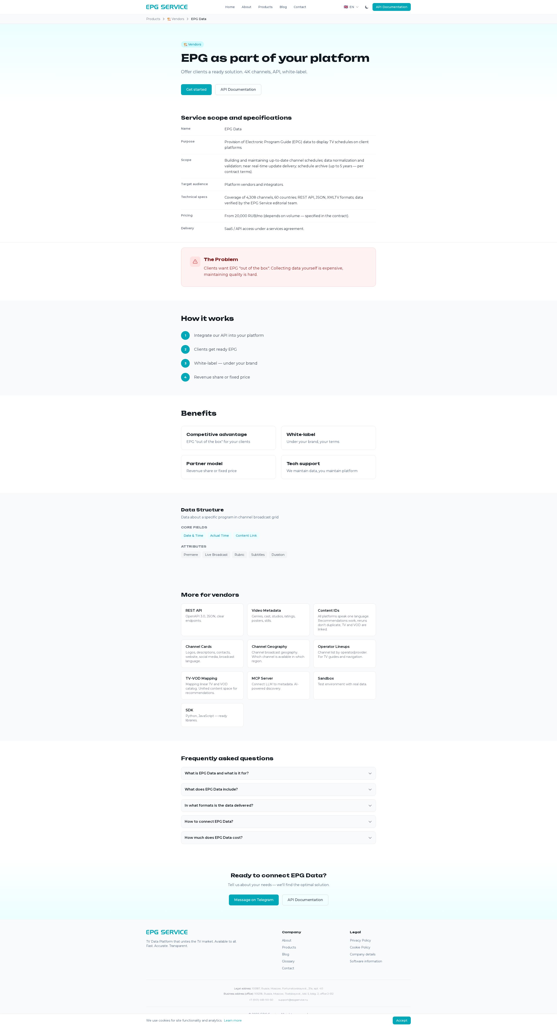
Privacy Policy (360, 940)
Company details (362, 954)
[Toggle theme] (367, 7)
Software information (366, 961)
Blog (283, 7)
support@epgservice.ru (293, 999)
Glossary (288, 961)
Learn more (233, 1020)
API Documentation (391, 7)
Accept (401, 1020)
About (246, 7)
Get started (196, 89)
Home (230, 7)
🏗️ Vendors (175, 19)
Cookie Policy (360, 947)
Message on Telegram (253, 900)
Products (265, 7)
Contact (300, 7)
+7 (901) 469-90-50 (261, 999)
